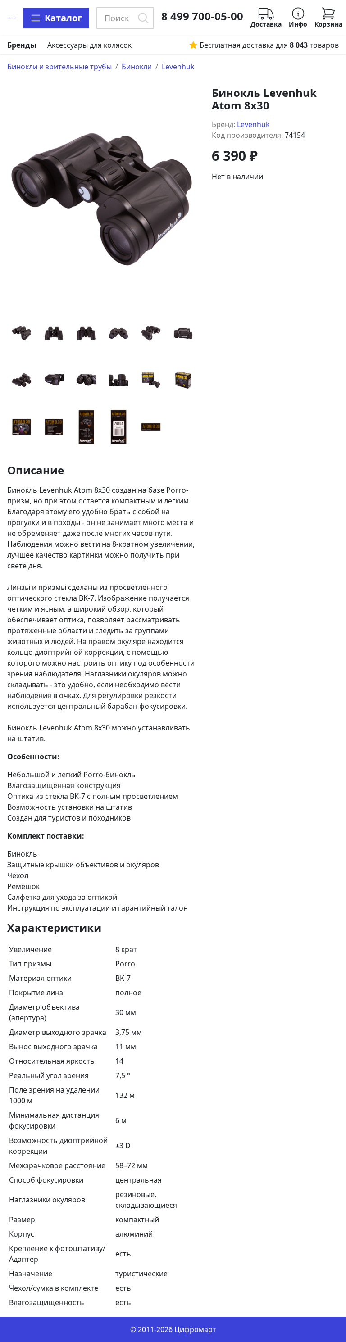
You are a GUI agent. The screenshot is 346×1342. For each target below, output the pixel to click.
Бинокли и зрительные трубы (59, 67)
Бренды (21, 45)
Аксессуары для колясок (89, 45)
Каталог (63, 18)
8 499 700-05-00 (202, 16)
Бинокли (137, 67)
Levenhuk (178, 67)
